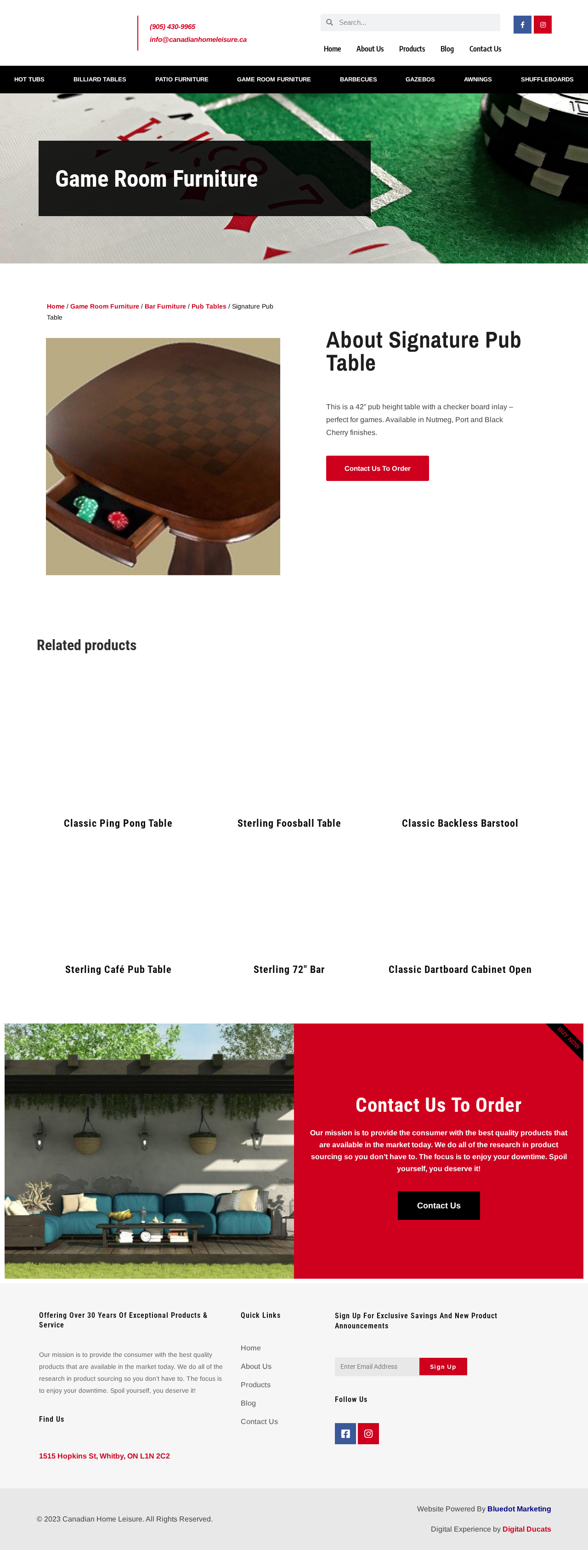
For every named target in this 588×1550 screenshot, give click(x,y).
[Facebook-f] (522, 25)
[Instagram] (543, 25)
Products (412, 48)
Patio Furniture (182, 79)
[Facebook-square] (345, 1433)
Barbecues (358, 79)
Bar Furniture (165, 306)
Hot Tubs (29, 79)
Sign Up (443, 1366)
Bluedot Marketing (519, 1509)
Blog (447, 48)
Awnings (478, 79)
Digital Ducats (527, 1529)
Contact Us (485, 48)
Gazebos (420, 79)
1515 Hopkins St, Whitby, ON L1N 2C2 (104, 1456)
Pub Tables (209, 306)
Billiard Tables (100, 79)
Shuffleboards (547, 79)
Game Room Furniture (274, 79)
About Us (370, 48)
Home (332, 48)
